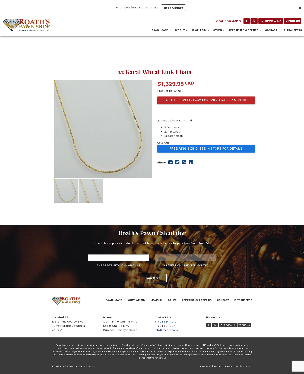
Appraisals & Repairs (244, 30)
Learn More (152, 278)
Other (218, 30)
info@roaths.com (166, 330)
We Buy (180, 30)
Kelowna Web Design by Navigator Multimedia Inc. (225, 366)
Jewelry (157, 300)
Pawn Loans (160, 30)
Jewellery (199, 30)
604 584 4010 (228, 21)
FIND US (294, 21)
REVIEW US (273, 21)
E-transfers (293, 30)
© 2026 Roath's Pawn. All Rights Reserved (74, 366)
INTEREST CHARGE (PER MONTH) (185, 265)
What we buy (136, 300)
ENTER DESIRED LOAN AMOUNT (119, 265)
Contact (271, 30)
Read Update (173, 7)
